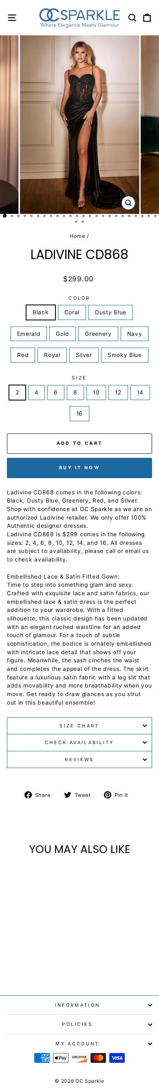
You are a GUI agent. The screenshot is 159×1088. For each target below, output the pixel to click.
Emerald (29, 334)
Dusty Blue (110, 312)
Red (23, 355)
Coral (72, 312)
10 (96, 392)
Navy (134, 334)
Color (79, 298)
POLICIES (77, 1024)
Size (79, 378)
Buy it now (79, 467)
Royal (52, 355)
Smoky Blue (125, 355)
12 (118, 392)
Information (77, 1005)
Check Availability (79, 742)
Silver (84, 355)
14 (140, 392)
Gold (62, 334)
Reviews (79, 759)
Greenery (98, 334)
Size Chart (79, 726)
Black (41, 312)
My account (77, 1044)
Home (77, 236)
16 (79, 413)
